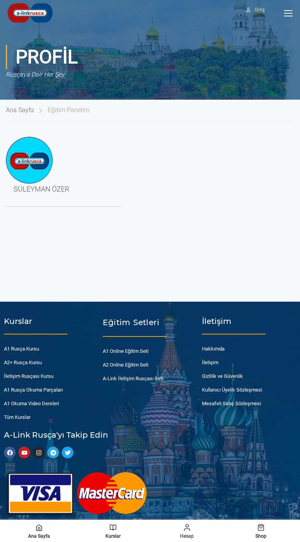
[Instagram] (39, 452)
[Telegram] (53, 452)
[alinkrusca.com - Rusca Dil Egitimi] (30, 12)
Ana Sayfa (20, 110)
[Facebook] (10, 452)
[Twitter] (67, 452)
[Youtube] (24, 452)
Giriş (260, 10)
